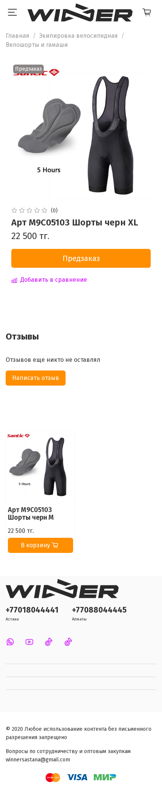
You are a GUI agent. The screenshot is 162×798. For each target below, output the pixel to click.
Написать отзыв (35, 377)
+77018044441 (32, 610)
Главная (17, 35)
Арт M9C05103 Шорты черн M (31, 514)
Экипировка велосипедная (78, 35)
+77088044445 (99, 610)
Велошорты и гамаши (37, 44)
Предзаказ (81, 258)
